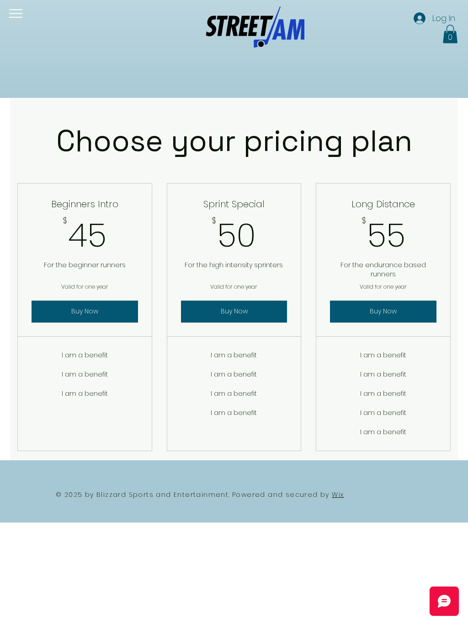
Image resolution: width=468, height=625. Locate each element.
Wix (338, 494)
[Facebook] (13, 556)
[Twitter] (13, 574)
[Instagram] (13, 611)
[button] (15, 13)
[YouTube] (13, 593)
